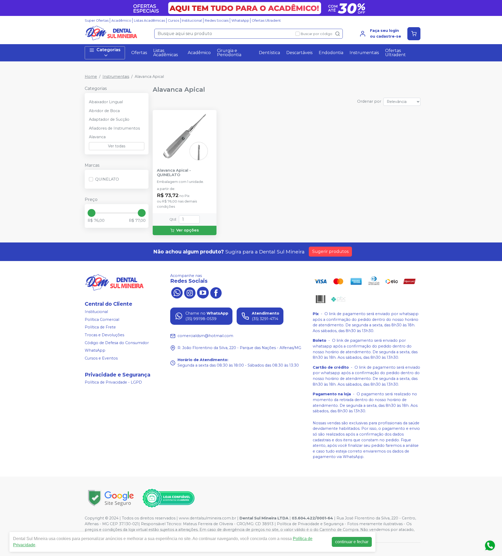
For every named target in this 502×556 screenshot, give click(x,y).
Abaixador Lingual (106, 102)
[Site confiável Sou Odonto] (168, 498)
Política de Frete (100, 327)
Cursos (173, 20)
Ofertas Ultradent (266, 20)
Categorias (108, 49)
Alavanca (97, 137)
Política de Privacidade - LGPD (113, 382)
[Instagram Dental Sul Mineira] (189, 292)
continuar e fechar (351, 542)
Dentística (269, 52)
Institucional (192, 20)
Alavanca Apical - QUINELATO (174, 172)
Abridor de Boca (104, 110)
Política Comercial (102, 319)
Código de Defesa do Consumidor (117, 342)
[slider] (91, 213)
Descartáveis (299, 52)
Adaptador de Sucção (109, 119)
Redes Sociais (217, 20)
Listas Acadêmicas (149, 20)
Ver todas (116, 146)
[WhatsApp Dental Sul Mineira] (176, 292)
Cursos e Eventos (101, 358)
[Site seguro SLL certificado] (111, 498)
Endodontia (331, 52)
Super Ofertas (97, 20)
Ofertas (139, 52)
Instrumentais (364, 52)
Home (91, 76)
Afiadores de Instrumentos (114, 128)
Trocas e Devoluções (104, 335)
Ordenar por (369, 101)
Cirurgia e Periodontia (229, 52)
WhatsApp (240, 20)
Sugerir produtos (330, 251)
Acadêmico (121, 20)
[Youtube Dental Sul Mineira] (202, 292)
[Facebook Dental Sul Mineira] (216, 292)
